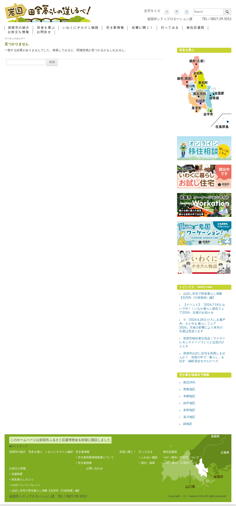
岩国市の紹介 (19, 27)
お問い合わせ (94, 468)
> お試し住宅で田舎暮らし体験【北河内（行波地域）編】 (45, 490)
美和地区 (189, 410)
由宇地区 (189, 403)
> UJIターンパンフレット (24, 485)
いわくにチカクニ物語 (81, 27)
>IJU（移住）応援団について (181, 457)
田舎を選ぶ (46, 27)
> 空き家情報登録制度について (95, 457)
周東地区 (189, 389)
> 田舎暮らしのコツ (21, 479)
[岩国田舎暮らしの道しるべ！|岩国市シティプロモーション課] (48, 14)
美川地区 (189, 417)
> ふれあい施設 (148, 457)
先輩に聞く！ (142, 27)
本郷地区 (189, 396)
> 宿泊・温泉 (147, 463)
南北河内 (189, 382)
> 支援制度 (16, 474)
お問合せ (44, 32)
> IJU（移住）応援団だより (180, 463)
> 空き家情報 (84, 463)
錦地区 (187, 424)
